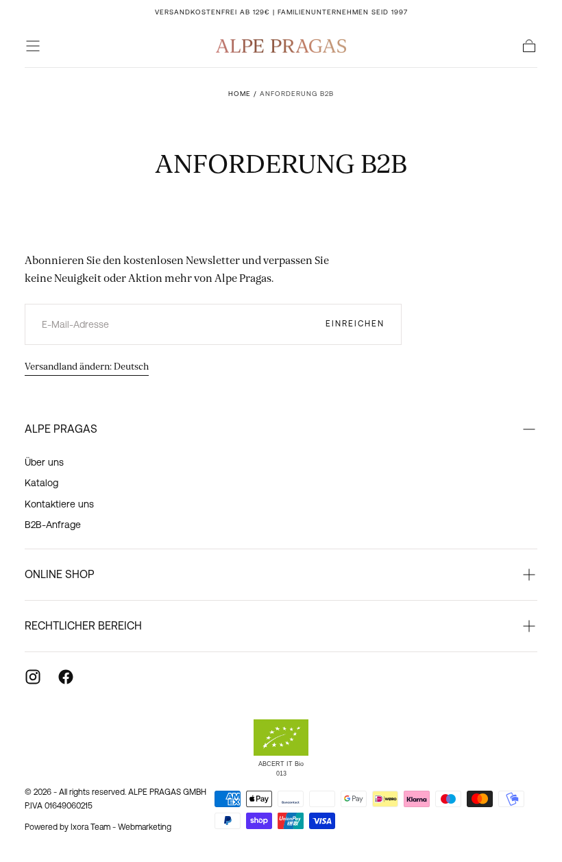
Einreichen (355, 323)
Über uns (44, 462)
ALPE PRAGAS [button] (61, 428)
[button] (33, 46)
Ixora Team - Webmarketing (121, 827)
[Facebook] (66, 677)
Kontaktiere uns (59, 504)
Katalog (41, 482)
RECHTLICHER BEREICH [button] (83, 625)
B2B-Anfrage (53, 524)
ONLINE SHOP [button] (60, 574)
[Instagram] (33, 677)
